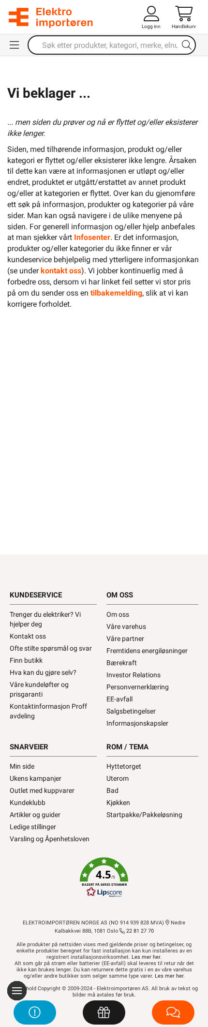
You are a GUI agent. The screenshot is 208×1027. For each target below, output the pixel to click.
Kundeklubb (27, 802)
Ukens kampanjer (35, 778)
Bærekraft (121, 663)
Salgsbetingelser (131, 711)
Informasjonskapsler (137, 723)
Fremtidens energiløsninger (147, 651)
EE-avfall (119, 699)
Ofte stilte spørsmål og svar (51, 648)
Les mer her (146, 957)
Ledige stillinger (33, 827)
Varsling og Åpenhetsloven (49, 839)
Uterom (117, 778)
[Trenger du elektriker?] (35, 1012)
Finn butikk (26, 660)
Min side (22, 766)
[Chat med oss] (173, 1012)
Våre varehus (126, 626)
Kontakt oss (28, 636)
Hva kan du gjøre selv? (43, 672)
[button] (104, 877)
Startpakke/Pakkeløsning (144, 815)
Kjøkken (118, 802)
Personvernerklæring (137, 687)
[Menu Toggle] (15, 45)
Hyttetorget (123, 766)
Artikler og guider (35, 815)
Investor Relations (133, 675)
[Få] (104, 1012)
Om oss (117, 614)
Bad (112, 790)
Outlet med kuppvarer (42, 790)
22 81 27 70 (139, 931)
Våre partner (125, 638)
